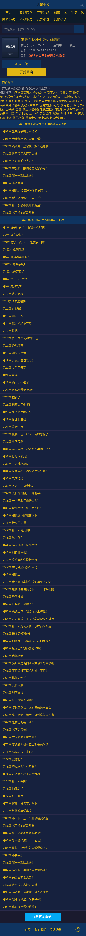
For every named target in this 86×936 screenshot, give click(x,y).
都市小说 (60, 12)
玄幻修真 (25, 12)
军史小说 (77, 12)
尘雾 (18, 109)
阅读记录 (55, 929)
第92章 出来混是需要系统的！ (48, 55)
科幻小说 (25, 19)
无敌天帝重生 (29, 105)
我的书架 (40, 929)
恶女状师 (45, 113)
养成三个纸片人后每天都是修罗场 (46, 101)
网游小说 (8, 19)
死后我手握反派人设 (17, 96)
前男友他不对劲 (49, 105)
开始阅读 (26, 72)
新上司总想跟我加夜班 (52, 117)
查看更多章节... (43, 917)
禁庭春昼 (31, 117)
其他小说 (60, 19)
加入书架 (21, 64)
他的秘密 (18, 117)
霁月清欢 (66, 105)
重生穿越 (43, 12)
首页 (8, 12)
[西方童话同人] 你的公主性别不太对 (36, 92)
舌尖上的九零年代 (27, 113)
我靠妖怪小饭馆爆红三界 (38, 109)
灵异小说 (43, 19)
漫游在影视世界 (62, 113)
